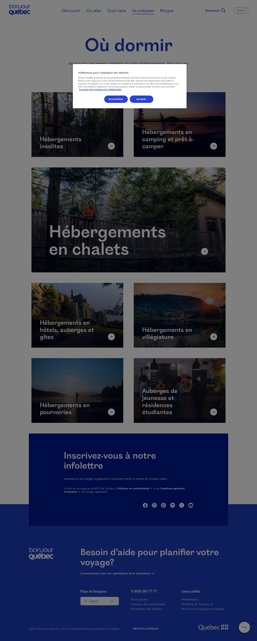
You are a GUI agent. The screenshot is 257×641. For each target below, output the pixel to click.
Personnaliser (116, 99)
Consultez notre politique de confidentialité (100, 89)
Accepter (142, 99)
